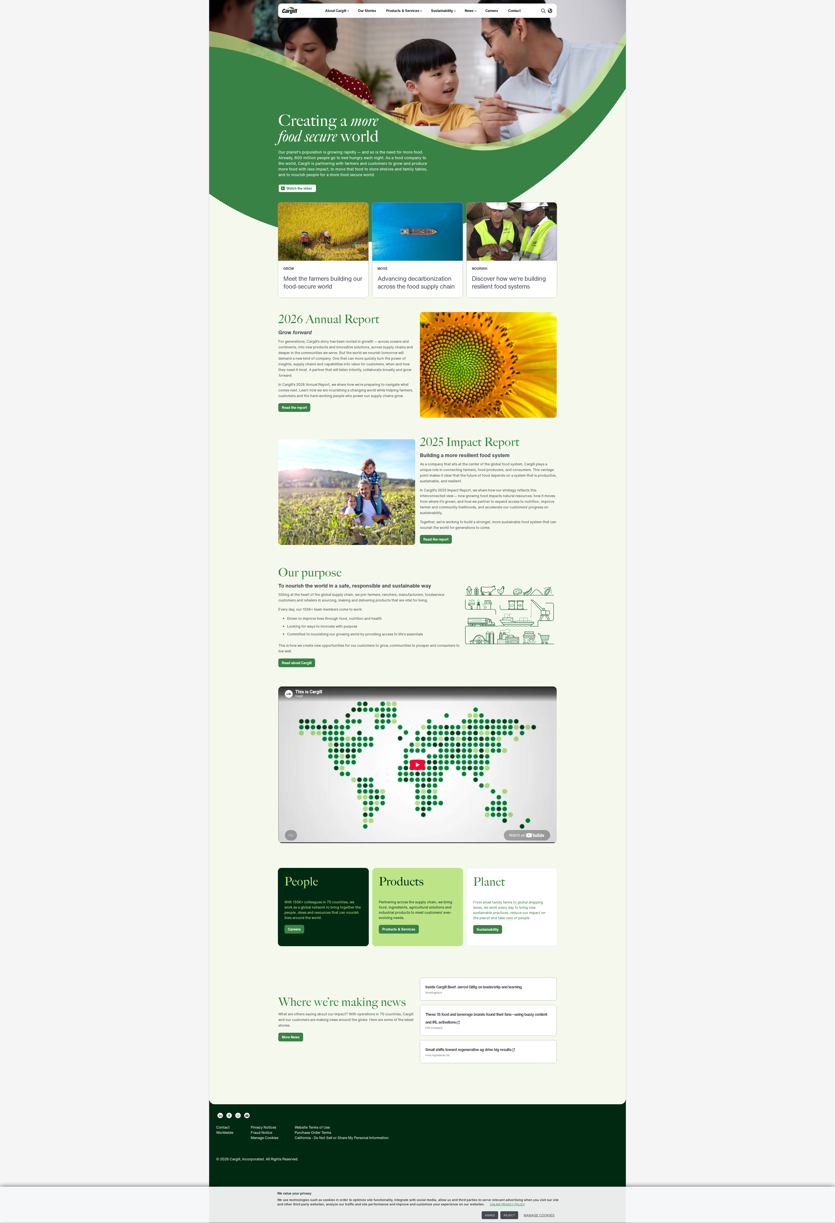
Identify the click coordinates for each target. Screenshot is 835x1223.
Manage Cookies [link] (264, 1137)
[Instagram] (238, 1115)
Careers (491, 10)
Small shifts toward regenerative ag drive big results (468, 1049)
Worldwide (224, 1132)
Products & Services (402, 10)
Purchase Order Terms (313, 1132)
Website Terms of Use (312, 1127)
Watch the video (299, 188)
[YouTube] (247, 1115)
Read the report (294, 407)
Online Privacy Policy (507, 1204)
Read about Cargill (297, 662)
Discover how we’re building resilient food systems (509, 282)
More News (291, 1037)
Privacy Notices (263, 1127)
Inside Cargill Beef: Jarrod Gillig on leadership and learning (473, 987)
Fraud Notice (261, 1132)
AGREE (490, 1215)
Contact (514, 10)
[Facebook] (229, 1115)
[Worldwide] (550, 11)
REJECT (509, 1215)
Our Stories (367, 10)
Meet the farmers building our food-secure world (322, 282)
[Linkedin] (220, 1115)
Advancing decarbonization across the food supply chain (416, 282)
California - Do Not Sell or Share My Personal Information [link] (342, 1137)
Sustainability (442, 10)
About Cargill (335, 10)
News (469, 10)
